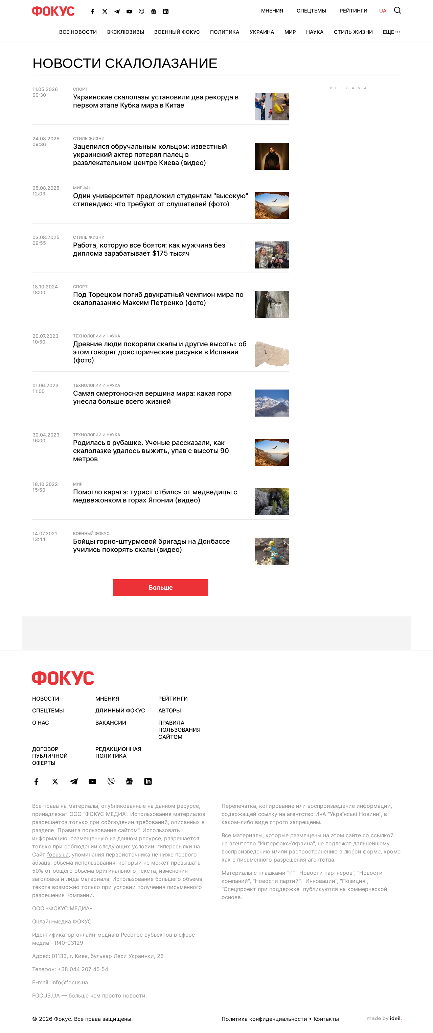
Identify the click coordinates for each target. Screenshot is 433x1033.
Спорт (80, 89)
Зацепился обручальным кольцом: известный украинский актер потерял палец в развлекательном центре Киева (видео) (150, 154)
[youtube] (92, 781)
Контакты (326, 1018)
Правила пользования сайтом (179, 729)
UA (383, 10)
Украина (262, 32)
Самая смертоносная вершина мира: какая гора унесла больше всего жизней (152, 397)
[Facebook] (93, 11)
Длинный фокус (120, 710)
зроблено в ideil (384, 1018)
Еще (388, 32)
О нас (40, 722)
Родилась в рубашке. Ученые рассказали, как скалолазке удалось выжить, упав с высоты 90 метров (151, 451)
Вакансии (110, 722)
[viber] (110, 781)
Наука (315, 32)
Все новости (78, 32)
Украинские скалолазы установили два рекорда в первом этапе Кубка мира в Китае (155, 101)
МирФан (82, 188)
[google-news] (129, 781)
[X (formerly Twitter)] (105, 11)
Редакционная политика (118, 752)
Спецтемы (311, 10)
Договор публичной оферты (50, 756)
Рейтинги (353, 10)
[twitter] (55, 781)
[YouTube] (129, 11)
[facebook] (36, 781)
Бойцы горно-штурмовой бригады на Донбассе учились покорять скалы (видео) (151, 545)
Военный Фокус (177, 32)
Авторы (169, 710)
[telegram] (73, 781)
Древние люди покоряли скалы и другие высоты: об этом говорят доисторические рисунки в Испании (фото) (160, 352)
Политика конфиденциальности (264, 1018)
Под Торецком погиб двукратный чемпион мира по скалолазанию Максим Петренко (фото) (158, 298)
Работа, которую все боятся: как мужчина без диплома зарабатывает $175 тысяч (149, 249)
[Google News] (153, 11)
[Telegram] (117, 11)
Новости (45, 698)
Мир (290, 32)
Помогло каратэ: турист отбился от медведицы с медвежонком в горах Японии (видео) (155, 496)
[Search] (397, 10)
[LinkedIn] (166, 11)
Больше (161, 587)
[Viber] (141, 11)
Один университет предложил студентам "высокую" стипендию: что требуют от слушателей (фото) (160, 200)
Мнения (272, 10)
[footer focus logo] (63, 678)
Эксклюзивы (125, 32)
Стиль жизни (353, 32)
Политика (225, 32)
